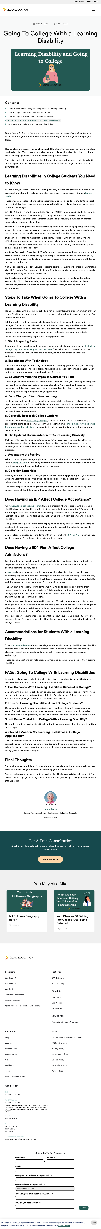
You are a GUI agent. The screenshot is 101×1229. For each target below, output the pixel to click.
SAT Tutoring (58, 978)
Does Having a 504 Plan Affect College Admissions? (31, 116)
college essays (19, 463)
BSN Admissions (12, 1000)
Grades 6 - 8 (10, 978)
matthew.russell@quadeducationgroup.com (20, 1139)
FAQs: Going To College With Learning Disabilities (30, 124)
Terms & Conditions (60, 1054)
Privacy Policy (58, 1049)
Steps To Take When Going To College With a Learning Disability (37, 109)
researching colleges (36, 420)
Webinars (9, 1065)
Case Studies (11, 1054)
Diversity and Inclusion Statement (67, 1038)
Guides (8, 1043)
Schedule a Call (50, 859)
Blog (7, 1038)
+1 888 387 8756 (91, 2)
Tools (7, 1071)
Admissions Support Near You (65, 1022)
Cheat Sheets (11, 1049)
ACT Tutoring (58, 984)
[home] (15, 9)
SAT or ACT (74, 535)
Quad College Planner (15, 1076)
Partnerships (57, 1071)
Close (94, 1222)
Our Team (56, 997)
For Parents (57, 1008)
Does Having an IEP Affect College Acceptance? (29, 113)
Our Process (57, 1003)
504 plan (11, 572)
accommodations (21, 645)
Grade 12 (9, 989)
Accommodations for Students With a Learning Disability (34, 120)
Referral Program (59, 1065)
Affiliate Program (59, 1043)
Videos (8, 1060)
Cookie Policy (64, 1226)
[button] (93, 9)
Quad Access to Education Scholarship (23, 1006)
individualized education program (25, 506)
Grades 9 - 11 (10, 984)
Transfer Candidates (14, 995)
